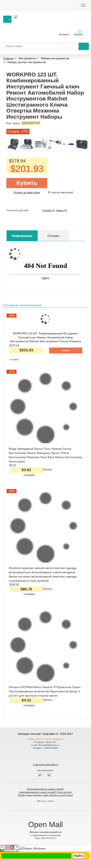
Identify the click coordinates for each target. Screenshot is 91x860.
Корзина (78, 33)
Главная (8, 58)
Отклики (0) (48, 210)
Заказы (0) (61, 210)
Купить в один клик (27, 192)
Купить (27, 183)
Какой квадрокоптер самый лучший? (45, 789)
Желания (64, 34)
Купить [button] (65, 350)
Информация (22, 236)
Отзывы (53, 236)
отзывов (14, 359)
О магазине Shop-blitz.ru (45, 764)
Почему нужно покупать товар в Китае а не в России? (45, 795)
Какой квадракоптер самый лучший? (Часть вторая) (45, 792)
